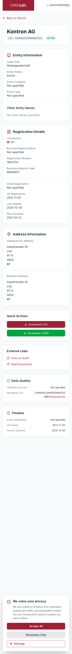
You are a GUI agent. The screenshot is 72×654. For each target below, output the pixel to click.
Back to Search (16, 18)
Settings (19, 643)
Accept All (36, 626)
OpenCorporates (21, 364)
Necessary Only (36, 634)
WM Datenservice (54, 396)
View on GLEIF (20, 358)
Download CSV (38, 324)
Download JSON (38, 333)
